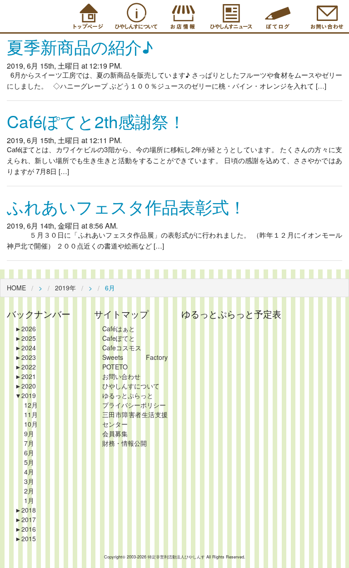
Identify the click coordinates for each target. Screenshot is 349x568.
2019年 (65, 287)
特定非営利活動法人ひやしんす (177, 557)
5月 (29, 462)
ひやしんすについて (131, 385)
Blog (277, 16)
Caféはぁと (118, 328)
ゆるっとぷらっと (127, 395)
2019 (25, 395)
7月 (29, 443)
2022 (25, 366)
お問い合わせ (121, 376)
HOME (16, 287)
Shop (182, 16)
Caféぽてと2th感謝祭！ (96, 121)
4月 (29, 471)
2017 (25, 519)
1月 (29, 500)
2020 (25, 385)
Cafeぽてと (118, 338)
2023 (25, 357)
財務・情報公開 (124, 443)
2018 (25, 509)
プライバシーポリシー (134, 404)
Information (230, 16)
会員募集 (115, 433)
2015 (25, 538)
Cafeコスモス (121, 347)
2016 (25, 528)
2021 (25, 376)
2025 (25, 338)
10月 (31, 423)
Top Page (86, 16)
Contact (325, 16)
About (134, 16)
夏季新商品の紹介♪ (80, 47)
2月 (29, 490)
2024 (25, 347)
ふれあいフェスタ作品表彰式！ (126, 206)
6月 (29, 452)
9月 (29, 433)
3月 (29, 481)
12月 (31, 404)
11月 (31, 414)
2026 (25, 328)
